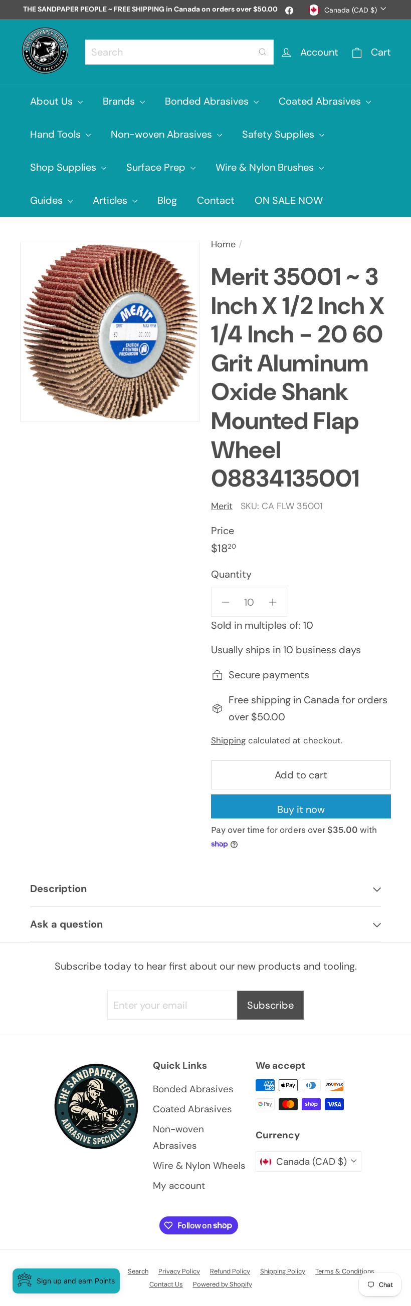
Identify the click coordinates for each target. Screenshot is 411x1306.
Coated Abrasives (321, 101)
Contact (216, 200)
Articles (111, 200)
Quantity (231, 574)
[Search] (263, 52)
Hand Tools (56, 134)
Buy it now (301, 809)
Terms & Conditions (344, 1271)
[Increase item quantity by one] (272, 602)
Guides (47, 200)
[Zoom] (110, 331)
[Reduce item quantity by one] (225, 602)
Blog (167, 200)
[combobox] (179, 52)
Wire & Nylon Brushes (266, 167)
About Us (52, 101)
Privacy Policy (179, 1271)
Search (138, 1271)
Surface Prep (157, 167)
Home (223, 244)
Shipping (228, 740)
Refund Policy (230, 1271)
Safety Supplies (279, 134)
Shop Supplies (64, 167)
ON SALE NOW (289, 200)
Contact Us (166, 1284)
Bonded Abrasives (208, 101)
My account (179, 1185)
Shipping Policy (282, 1271)
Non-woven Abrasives (163, 134)
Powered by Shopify (222, 1284)
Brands (120, 101)
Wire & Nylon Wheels (199, 1165)
